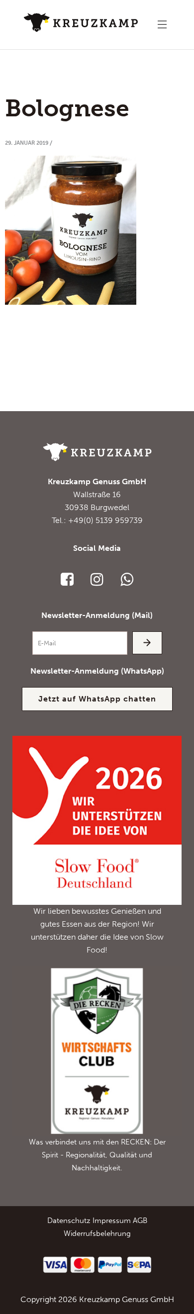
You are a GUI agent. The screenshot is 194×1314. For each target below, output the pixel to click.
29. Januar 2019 (26, 143)
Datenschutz (69, 1220)
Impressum (112, 1220)
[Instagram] (97, 579)
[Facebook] (67, 579)
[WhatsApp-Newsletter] (127, 579)
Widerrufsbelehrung (97, 1233)
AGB (140, 1220)
